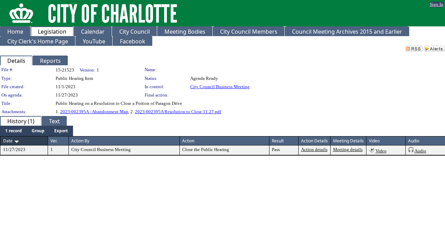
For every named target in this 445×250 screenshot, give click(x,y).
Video (381, 150)
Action (188, 141)
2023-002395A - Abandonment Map (94, 111)
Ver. (53, 141)
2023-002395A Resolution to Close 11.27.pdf (178, 111)
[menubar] (36, 131)
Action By (80, 141)
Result (278, 141)
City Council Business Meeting (220, 86)
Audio (420, 150)
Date (8, 141)
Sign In (436, 4)
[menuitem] (13, 131)
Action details (314, 149)
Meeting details (348, 149)
